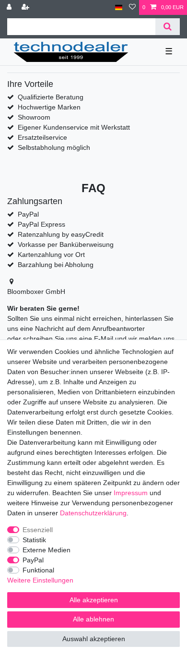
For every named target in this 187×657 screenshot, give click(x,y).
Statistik (34, 540)
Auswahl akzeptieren (93, 639)
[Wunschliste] (132, 7)
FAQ (93, 188)
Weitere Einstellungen (40, 580)
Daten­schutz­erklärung (93, 513)
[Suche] (167, 26)
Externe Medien (46, 550)
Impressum (131, 493)
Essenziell (38, 530)
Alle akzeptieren (94, 600)
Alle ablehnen (93, 619)
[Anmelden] (10, 7)
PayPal (33, 560)
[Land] (119, 7)
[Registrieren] (26, 7)
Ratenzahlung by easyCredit (61, 234)
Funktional (38, 570)
